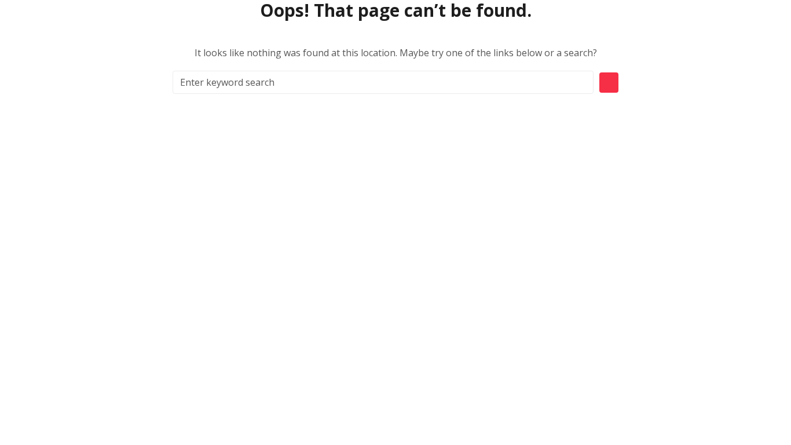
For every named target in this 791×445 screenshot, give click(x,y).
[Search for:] (383, 82)
